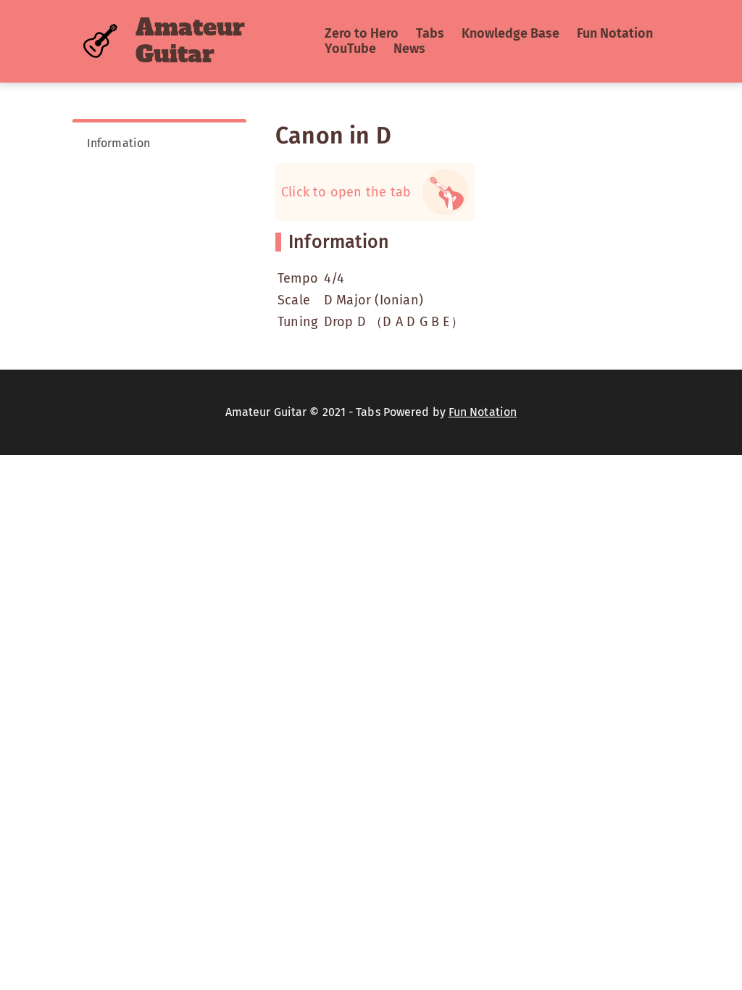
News (409, 49)
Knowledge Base (510, 33)
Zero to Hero (362, 33)
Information (118, 143)
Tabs (430, 33)
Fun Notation (615, 33)
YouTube (350, 49)
